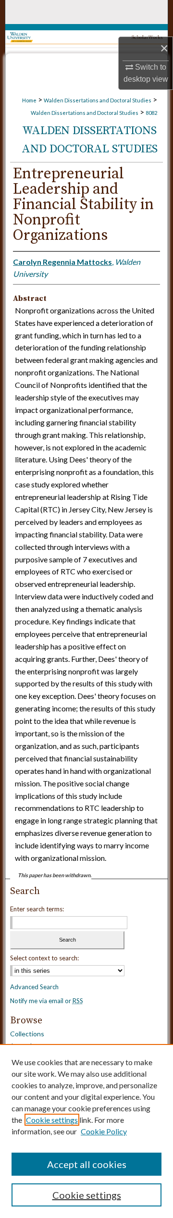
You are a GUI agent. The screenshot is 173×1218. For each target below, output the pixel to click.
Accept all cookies (86, 1164)
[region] (86, 1131)
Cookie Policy (104, 1131)
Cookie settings (52, 1119)
